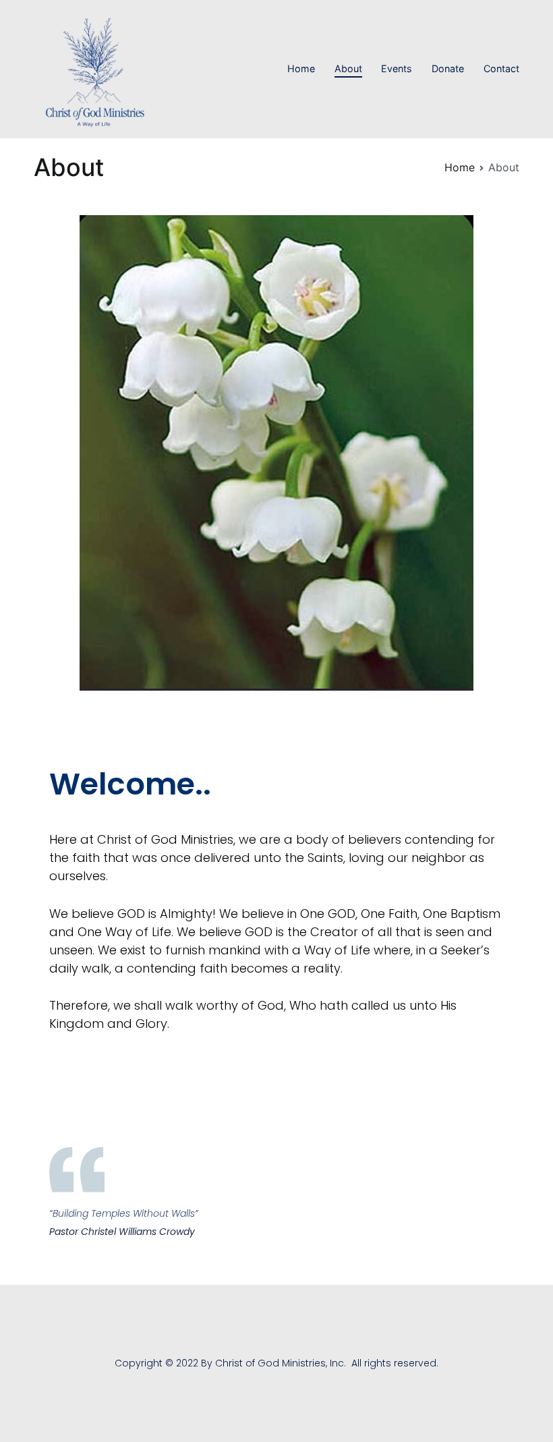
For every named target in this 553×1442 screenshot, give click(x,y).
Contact (501, 68)
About (348, 68)
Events (396, 68)
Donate (448, 68)
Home (301, 68)
